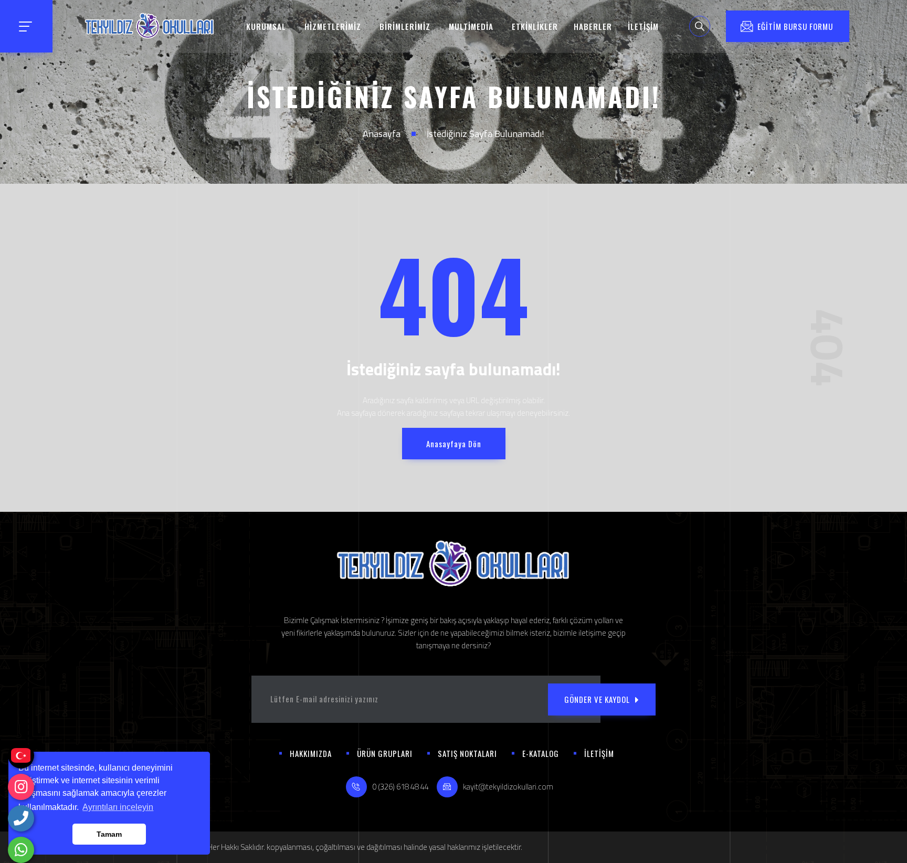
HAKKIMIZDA (311, 753)
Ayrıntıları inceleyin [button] (117, 807)
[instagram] (21, 787)
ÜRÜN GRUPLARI (385, 753)
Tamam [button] (109, 834)
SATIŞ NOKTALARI (467, 753)
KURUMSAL (266, 26)
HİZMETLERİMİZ (332, 26)
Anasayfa (381, 134)
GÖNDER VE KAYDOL (597, 699)
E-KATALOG (540, 753)
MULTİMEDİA (471, 26)
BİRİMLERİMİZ (404, 26)
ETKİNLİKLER (535, 26)
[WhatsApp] (21, 850)
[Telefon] (21, 818)
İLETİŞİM (643, 26)
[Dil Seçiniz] (21, 755)
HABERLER (593, 26)
